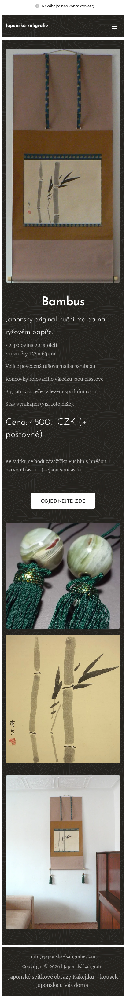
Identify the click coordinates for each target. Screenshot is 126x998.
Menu (114, 26)
